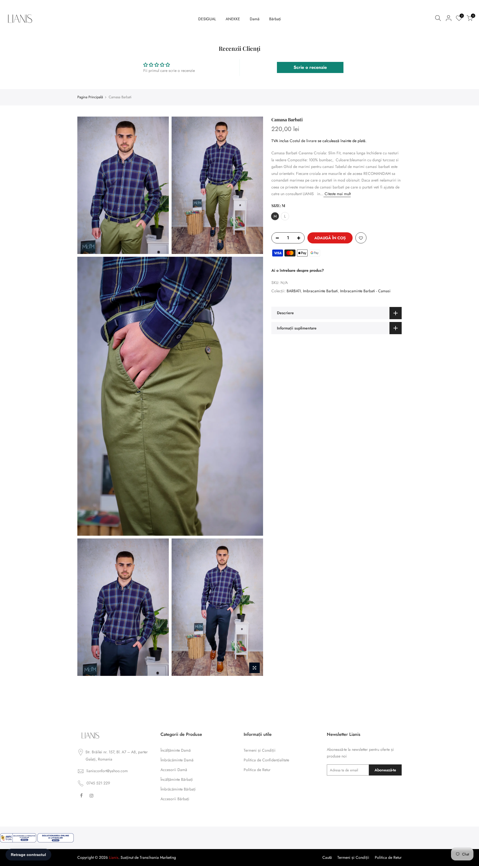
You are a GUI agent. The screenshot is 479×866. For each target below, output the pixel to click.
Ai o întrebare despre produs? (297, 270)
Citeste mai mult (337, 194)
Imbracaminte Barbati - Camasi (365, 290)
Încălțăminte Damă (175, 750)
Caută (327, 857)
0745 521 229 (98, 783)
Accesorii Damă (173, 769)
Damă (254, 19)
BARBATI (294, 290)
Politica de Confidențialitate (266, 760)
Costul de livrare (303, 140)
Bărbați (275, 19)
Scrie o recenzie (310, 67)
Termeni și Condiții (260, 750)
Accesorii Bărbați (174, 799)
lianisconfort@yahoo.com (107, 771)
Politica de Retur (257, 769)
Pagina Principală (90, 97)
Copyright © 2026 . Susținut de (108, 857)
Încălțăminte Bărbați (176, 779)
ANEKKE (233, 19)
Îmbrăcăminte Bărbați (178, 789)
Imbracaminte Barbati (320, 290)
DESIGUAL (207, 19)
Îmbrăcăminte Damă (176, 760)
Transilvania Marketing (158, 857)
